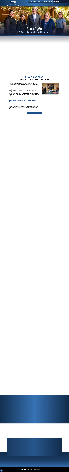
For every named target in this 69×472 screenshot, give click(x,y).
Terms (37, 413)
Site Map (43, 469)
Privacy (35, 413)
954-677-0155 (58, 2)
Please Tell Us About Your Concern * (44, 406)
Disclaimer (46, 469)
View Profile (16, 372)
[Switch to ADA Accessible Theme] (1, 470)
